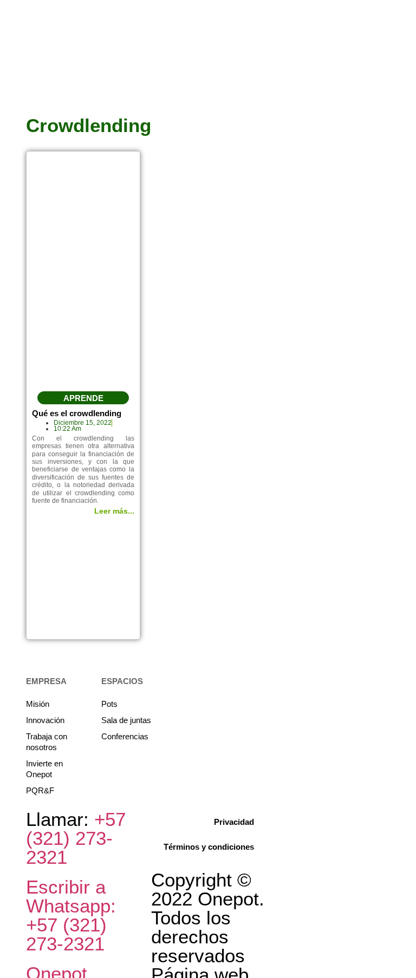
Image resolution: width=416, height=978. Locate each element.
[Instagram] (406, 83)
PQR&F (40, 790)
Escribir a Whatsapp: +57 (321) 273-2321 (71, 915)
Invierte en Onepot (44, 769)
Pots (109, 703)
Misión (37, 703)
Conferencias (124, 736)
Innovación (45, 720)
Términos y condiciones (209, 846)
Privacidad (234, 821)
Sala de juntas (126, 720)
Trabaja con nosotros (46, 742)
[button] (83, 397)
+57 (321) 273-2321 (76, 838)
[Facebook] (406, 64)
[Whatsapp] (406, 103)
